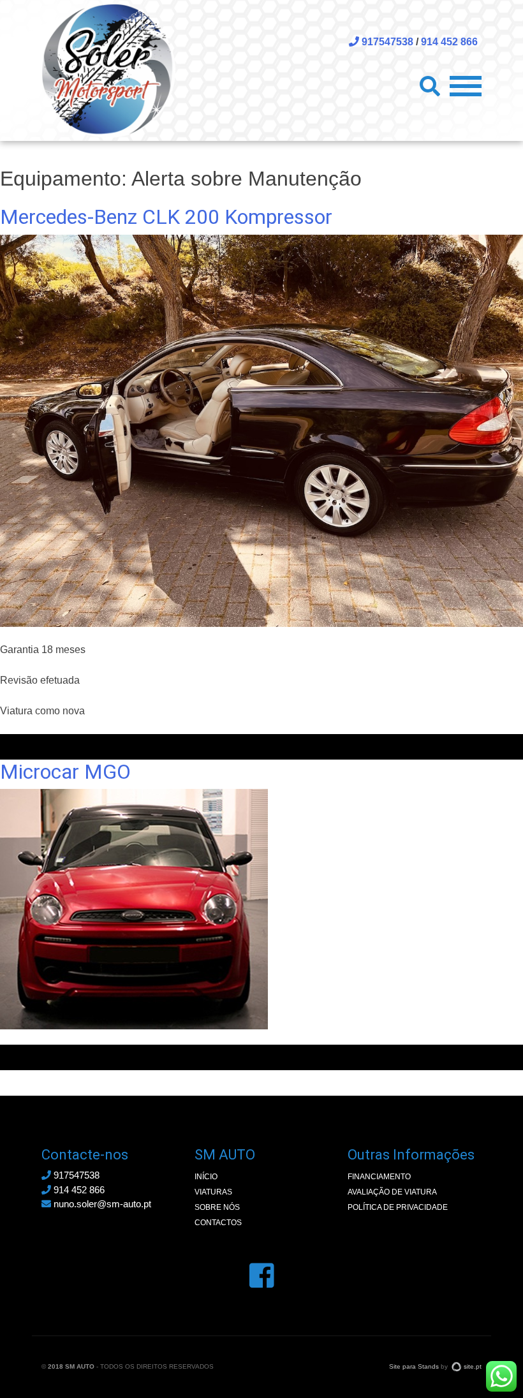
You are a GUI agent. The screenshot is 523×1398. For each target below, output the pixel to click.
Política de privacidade (398, 1207)
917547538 (386, 41)
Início (206, 1176)
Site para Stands (414, 1366)
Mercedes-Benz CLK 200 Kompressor (166, 217)
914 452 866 (449, 41)
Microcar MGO (65, 772)
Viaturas (213, 1192)
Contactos (218, 1222)
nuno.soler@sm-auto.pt (101, 1203)
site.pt (473, 1366)
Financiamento (379, 1176)
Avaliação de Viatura (392, 1192)
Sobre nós (217, 1207)
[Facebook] (261, 1275)
